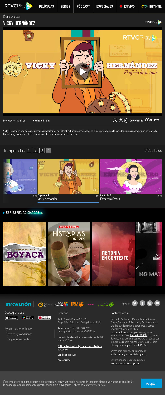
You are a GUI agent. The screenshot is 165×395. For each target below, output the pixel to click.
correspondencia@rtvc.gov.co (125, 332)
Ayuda (8, 328)
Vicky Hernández (47, 199)
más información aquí (94, 384)
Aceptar (151, 383)
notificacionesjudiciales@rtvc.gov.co (128, 354)
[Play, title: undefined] (82, 71)
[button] (7, 183)
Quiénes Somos (23, 328)
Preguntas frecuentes (18, 339)
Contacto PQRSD (138, 335)
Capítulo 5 (43, 195)
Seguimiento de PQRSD (136, 345)
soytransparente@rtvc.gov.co (125, 363)
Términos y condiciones (19, 334)
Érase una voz (11, 16)
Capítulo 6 (105, 195)
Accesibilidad (64, 359)
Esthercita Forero (110, 199)
